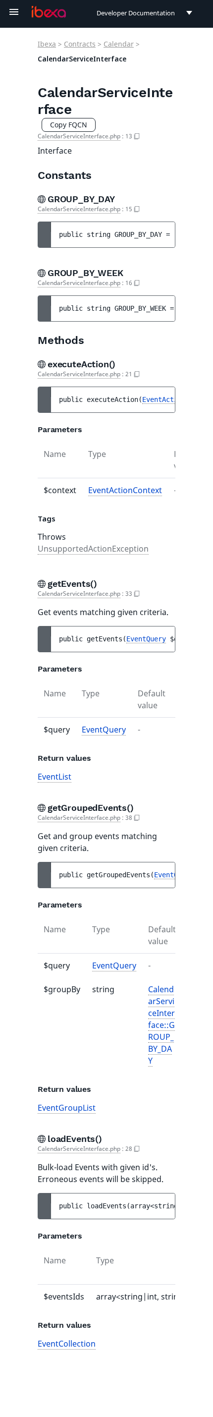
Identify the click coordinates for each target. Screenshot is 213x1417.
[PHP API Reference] (49, 12)
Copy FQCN (68, 124)
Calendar (119, 44)
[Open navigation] (14, 12)
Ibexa (47, 44)
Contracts (80, 44)
